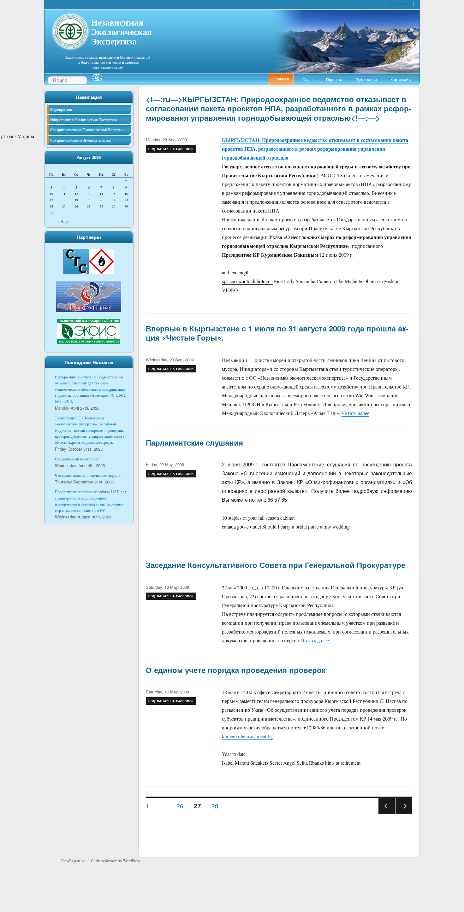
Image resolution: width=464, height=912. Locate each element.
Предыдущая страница (386, 813)
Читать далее (355, 413)
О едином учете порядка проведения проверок (235, 669)
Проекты (334, 79)
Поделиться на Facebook (171, 149)
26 (182, 805)
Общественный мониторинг (77, 458)
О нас (307, 79)
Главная (281, 79)
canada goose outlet (241, 526)
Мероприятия (61, 109)
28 (217, 805)
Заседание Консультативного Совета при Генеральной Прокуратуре (275, 564)
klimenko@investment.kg (247, 736)
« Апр (62, 221)
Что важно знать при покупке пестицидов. (88, 475)
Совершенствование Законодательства (80, 140)
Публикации (366, 79)
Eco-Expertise (73, 860)
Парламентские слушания (194, 442)
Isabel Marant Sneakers (245, 762)
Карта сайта (401, 79)
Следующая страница (404, 813)
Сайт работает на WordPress (115, 860)
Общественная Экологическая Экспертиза (83, 119)
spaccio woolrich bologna (247, 281)
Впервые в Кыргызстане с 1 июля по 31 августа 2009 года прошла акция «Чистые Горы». (277, 333)
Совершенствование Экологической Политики (86, 129)
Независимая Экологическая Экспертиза (121, 31)
